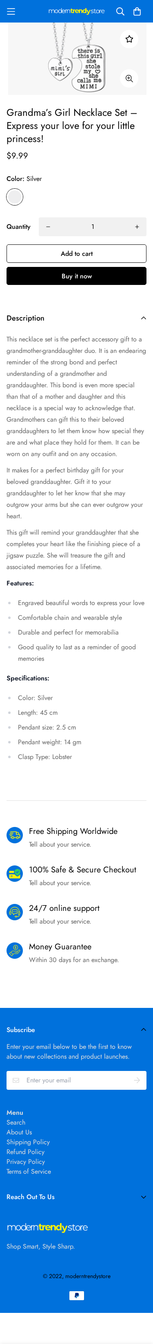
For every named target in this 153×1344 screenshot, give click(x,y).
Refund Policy (25, 1152)
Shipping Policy (28, 1142)
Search (16, 1122)
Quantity (19, 226)
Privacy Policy (26, 1161)
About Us (19, 1132)
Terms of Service (29, 1171)
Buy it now (77, 276)
